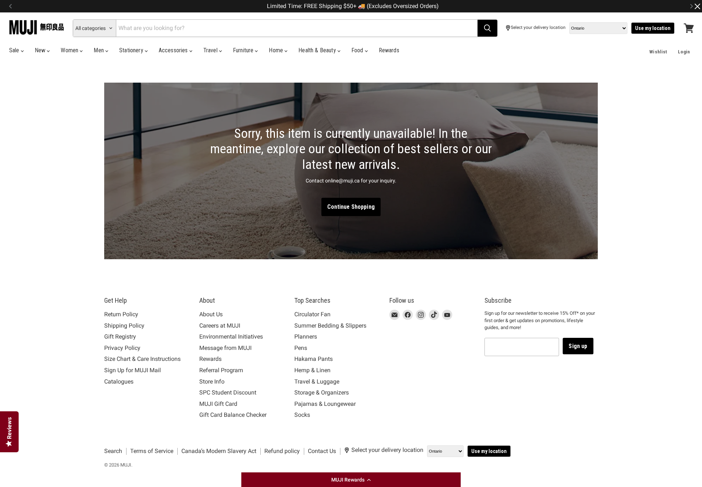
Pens (300, 347)
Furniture (244, 50)
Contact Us (322, 451)
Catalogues (118, 381)
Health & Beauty (317, 50)
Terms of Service (151, 451)
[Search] (487, 28)
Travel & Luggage (316, 381)
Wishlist (658, 51)
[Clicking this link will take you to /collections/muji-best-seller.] (351, 171)
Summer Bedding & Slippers (330, 325)
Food (358, 50)
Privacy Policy (122, 347)
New (41, 50)
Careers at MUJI (219, 325)
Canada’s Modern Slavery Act (218, 451)
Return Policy (121, 314)
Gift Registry (120, 336)
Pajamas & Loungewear (325, 403)
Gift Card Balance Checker (233, 414)
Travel (211, 50)
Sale (15, 50)
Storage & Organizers (321, 392)
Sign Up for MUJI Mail (132, 370)
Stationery (132, 50)
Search (113, 451)
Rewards (389, 50)
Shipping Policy (124, 325)
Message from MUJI (225, 347)
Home (276, 50)
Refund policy (282, 451)
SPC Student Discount (227, 392)
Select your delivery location (538, 27)
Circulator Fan (312, 314)
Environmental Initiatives (231, 336)
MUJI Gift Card (218, 403)
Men (99, 50)
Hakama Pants (313, 358)
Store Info (211, 381)
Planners (305, 336)
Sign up (578, 346)
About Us (211, 314)
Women (70, 50)
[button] (351, 479)
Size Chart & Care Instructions (142, 358)
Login (684, 51)
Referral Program (221, 370)
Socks (302, 414)
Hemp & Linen (312, 370)
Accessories (174, 50)
